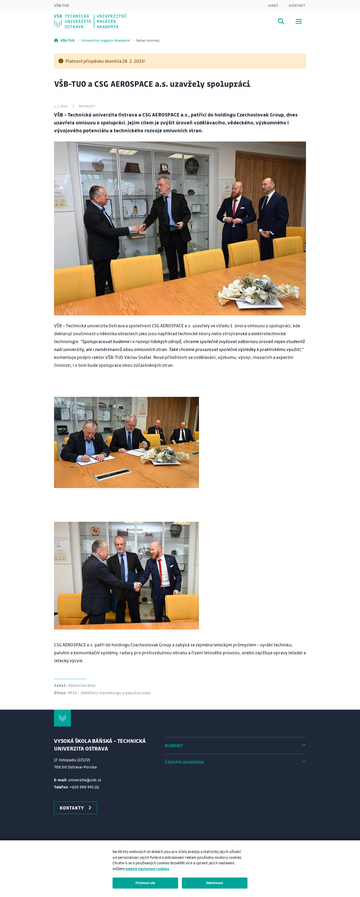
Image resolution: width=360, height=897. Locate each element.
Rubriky (174, 745)
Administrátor (82, 685)
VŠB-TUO (61, 5)
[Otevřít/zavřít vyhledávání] (281, 22)
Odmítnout (214, 883)
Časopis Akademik (184, 762)
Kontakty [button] (72, 808)
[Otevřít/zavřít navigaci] (299, 21)
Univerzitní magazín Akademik (105, 40)
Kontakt (297, 5)
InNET (273, 5)
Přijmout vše (145, 883)
